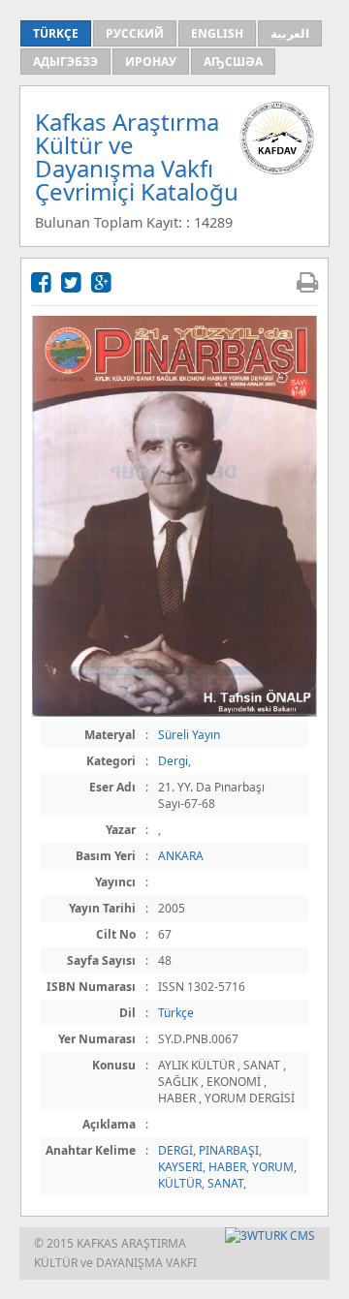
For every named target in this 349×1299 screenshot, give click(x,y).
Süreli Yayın (189, 735)
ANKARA (181, 856)
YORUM (273, 1167)
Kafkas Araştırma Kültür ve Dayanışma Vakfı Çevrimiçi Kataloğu (136, 156)
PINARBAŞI (229, 1150)
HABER (227, 1167)
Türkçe (176, 1013)
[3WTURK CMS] (270, 1235)
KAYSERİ (180, 1167)
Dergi (173, 761)
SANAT (225, 1183)
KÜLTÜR (180, 1183)
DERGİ (175, 1150)
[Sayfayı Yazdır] (307, 281)
